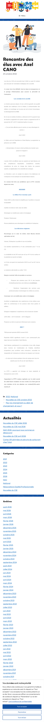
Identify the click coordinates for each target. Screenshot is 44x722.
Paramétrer (22, 712)
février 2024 (8, 587)
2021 (5, 459)
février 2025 (8, 545)
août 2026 (7, 507)
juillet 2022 (7, 645)
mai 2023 (7, 614)
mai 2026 (7, 510)
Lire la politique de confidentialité (20, 701)
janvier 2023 (8, 628)
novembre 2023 (9, 597)
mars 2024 (7, 583)
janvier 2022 (8, 666)
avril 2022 (7, 656)
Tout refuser (22, 718)
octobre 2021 (8, 676)
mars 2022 (7, 659)
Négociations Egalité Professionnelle (18, 487)
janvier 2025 (8, 548)
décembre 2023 (9, 593)
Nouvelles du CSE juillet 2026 (15, 423)
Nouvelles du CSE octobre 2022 (19, 400)
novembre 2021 (9, 673)
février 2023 (8, 625)
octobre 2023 (8, 600)
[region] (22, 701)
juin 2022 (6, 649)
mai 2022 (7, 652)
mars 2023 (7, 621)
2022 (8, 397)
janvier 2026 (8, 524)
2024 (5, 469)
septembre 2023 (10, 604)
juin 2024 (7, 573)
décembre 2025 (9, 528)
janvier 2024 (8, 590)
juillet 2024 (7, 569)
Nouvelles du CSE (10, 490)
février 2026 (8, 521)
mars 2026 (7, 517)
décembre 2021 (9, 670)
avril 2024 (7, 580)
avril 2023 (7, 618)
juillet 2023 (7, 607)
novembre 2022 (9, 635)
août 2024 (7, 566)
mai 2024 (7, 576)
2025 (5, 473)
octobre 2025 (8, 535)
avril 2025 (7, 542)
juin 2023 (6, 611)
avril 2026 (7, 514)
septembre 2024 (10, 562)
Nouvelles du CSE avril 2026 (14, 436)
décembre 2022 (9, 632)
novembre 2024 (9, 555)
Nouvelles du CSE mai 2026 (14, 427)
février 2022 (8, 663)
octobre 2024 (8, 559)
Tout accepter (22, 707)
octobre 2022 (8, 638)
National (14, 397)
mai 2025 (7, 538)
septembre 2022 (10, 642)
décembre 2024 (9, 552)
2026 (5, 476)
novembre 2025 (9, 531)
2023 (5, 466)
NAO (5, 480)
